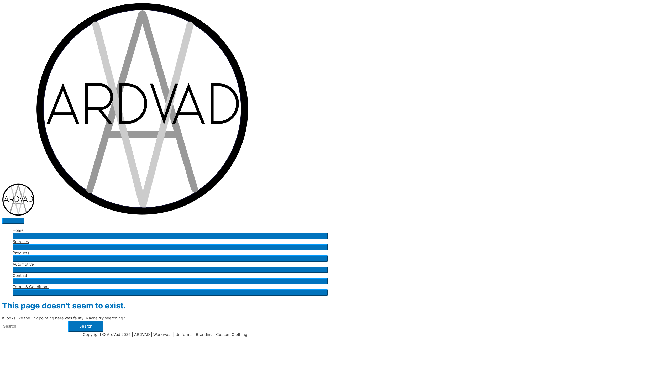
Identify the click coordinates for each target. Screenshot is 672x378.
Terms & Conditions (31, 286)
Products (21, 252)
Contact (20, 275)
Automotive (23, 264)
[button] (170, 236)
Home (18, 230)
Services (21, 241)
